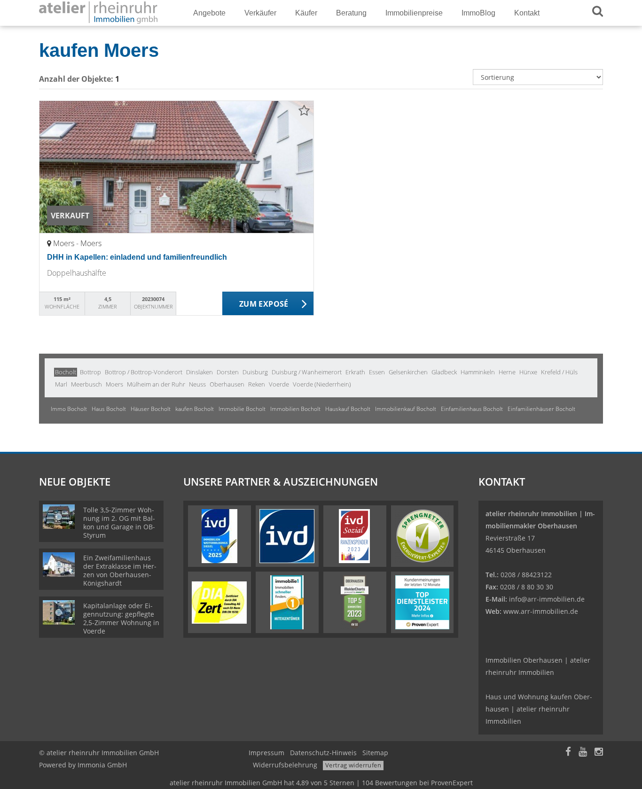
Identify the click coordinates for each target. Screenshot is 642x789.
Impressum (266, 752)
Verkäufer (260, 13)
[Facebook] (568, 752)
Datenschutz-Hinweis (323, 752)
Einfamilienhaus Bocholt (472, 409)
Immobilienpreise (414, 13)
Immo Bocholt (69, 409)
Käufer (306, 13)
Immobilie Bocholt (242, 409)
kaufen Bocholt (194, 409)
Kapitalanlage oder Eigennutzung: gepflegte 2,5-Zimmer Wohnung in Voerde (121, 618)
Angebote (209, 13)
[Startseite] (104, 13)
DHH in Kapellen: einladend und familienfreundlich (137, 257)
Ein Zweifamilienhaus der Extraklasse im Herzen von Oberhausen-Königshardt (120, 570)
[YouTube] (583, 752)
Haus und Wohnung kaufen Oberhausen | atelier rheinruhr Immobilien (538, 709)
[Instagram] (599, 752)
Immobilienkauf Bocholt (405, 409)
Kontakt (527, 13)
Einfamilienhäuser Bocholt (541, 409)
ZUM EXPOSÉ (264, 304)
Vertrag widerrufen (353, 765)
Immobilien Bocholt (295, 409)
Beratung (351, 13)
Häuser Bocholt (151, 409)
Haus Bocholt (109, 409)
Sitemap (375, 752)
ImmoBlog (478, 13)
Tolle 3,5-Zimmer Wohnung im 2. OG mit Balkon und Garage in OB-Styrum (119, 522)
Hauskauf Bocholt (347, 409)
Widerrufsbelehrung (285, 764)
